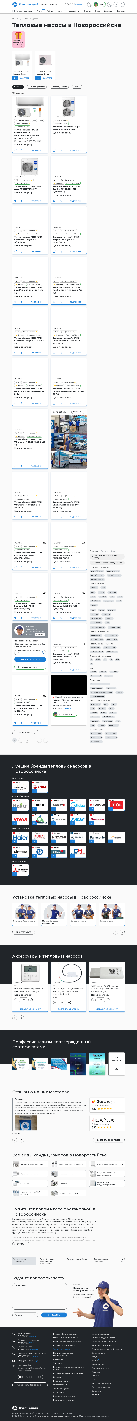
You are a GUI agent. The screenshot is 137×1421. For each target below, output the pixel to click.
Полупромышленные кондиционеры (63, 1354)
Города (114, 551)
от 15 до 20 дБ (96, 733)
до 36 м (97, 575)
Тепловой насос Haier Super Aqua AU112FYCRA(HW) (66, 128)
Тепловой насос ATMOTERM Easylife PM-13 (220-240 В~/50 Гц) (67, 290)
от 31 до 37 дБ (111, 737)
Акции (39, 10)
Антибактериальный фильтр (101, 692)
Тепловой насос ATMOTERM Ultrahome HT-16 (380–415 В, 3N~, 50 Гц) (68, 391)
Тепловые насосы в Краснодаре (101, 1260)
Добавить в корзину (30, 1009)
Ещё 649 (77, 412)
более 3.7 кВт (112, 652)
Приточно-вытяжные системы (67, 1342)
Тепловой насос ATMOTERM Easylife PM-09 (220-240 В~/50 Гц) (29, 341)
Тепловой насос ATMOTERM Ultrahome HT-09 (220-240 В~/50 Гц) (28, 505)
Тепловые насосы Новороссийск (19, 1260)
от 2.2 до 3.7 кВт (97, 652)
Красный (114, 672)
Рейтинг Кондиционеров (103, 1338)
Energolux (112, 592)
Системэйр (108, 601)
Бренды (105, 551)
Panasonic (106, 614)
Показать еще (24, 733)
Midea (93, 597)
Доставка (108, 11)
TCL (112, 597)
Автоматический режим (100, 684)
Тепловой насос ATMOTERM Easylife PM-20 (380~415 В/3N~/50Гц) (28, 239)
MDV (119, 601)
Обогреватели (60, 1385)
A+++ (98, 660)
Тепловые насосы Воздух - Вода (108, 563)
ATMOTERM (95, 601)
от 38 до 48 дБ (96, 742)
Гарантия (96, 1372)
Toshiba (102, 725)
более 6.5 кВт (112, 640)
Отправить (54, 1315)
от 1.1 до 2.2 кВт (110, 647)
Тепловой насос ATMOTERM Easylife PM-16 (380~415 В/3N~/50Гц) (67, 239)
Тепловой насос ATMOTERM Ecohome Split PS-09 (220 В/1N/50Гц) (28, 708)
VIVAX (120, 597)
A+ (105, 660)
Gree (92, 708)
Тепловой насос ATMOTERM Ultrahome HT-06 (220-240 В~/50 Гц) (67, 505)
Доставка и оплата (100, 1368)
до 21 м (97, 571)
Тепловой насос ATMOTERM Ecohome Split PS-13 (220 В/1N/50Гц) (67, 656)
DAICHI (101, 592)
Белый (93, 672)
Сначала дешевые (37, 87)
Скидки (77, 87)
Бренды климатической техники (107, 1349)
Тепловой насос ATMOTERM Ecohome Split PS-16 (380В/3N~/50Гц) (28, 606)
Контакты (121, 11)
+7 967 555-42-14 (28, 1356)
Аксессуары (58, 1392)
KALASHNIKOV (96, 618)
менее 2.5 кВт (96, 635)
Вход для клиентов (101, 1387)
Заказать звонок (30, 659)
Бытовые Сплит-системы (65, 1334)
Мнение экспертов (100, 1334)
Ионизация (111, 688)
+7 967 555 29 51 (27, 1342)
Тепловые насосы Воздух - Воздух (105, 556)
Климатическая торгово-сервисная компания (56, 1416)
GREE (114, 704)
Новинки (18, 87)
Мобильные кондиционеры (66, 1338)
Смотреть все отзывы (108, 1140)
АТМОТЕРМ (113, 725)
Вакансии (96, 1391)
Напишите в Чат (66, 714)
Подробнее (37, 150)
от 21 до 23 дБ (111, 733)
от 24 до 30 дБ (96, 737)
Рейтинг (50, 11)
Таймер (119, 692)
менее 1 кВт (95, 647)
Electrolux (94, 614)
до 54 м (114, 575)
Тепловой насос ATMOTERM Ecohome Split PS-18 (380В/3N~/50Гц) (67, 555)
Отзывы (87, 11)
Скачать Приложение (31, 1385)
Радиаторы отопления (64, 1400)
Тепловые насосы (61, 1349)
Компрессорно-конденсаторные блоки (68, 1368)
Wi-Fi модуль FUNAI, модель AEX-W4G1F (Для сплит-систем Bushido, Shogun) (105, 989)
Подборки (94, 551)
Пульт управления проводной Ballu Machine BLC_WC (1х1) (28, 990)
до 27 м (113, 571)
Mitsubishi (94, 717)
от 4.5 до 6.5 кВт (97, 640)
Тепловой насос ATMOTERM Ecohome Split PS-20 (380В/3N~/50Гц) (28, 555)
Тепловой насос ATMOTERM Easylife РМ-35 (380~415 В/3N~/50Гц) (67, 189)
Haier (93, 610)
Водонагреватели (61, 1381)
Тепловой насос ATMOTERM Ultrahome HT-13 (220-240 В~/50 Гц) (29, 442)
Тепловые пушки (61, 1389)
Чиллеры (57, 1363)
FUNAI (101, 610)
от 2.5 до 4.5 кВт (111, 635)
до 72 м (97, 579)
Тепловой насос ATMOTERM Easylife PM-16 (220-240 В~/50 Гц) (28, 290)
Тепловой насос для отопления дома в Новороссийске (47, 1261)
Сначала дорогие (59, 87)
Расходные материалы (64, 1396)
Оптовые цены (99, 1353)
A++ (117, 660)
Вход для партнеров (101, 1383)
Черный (103, 672)
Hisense (94, 713)
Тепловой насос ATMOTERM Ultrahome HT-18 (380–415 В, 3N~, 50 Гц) (30, 391)
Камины (57, 1377)
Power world (107, 721)
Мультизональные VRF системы (68, 1373)
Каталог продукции (24, 11)
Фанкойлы (58, 1359)
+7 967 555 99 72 (28, 1349)
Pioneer (94, 605)
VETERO (109, 618)
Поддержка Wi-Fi (97, 696)
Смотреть (19, 1244)
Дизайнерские (114, 627)
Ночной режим (96, 688)
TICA (107, 623)
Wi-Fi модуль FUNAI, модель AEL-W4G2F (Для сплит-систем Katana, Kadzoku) (68, 991)
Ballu (92, 592)
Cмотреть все (23, 932)
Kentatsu (103, 597)
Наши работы (74, 11)
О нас (97, 11)
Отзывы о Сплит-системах (104, 1342)
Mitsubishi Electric (97, 627)
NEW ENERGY (96, 623)
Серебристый (96, 676)
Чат (101, 4)
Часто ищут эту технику (103, 1345)
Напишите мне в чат (29, 667)
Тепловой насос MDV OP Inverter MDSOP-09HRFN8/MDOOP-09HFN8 (27, 132)
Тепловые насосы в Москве (77, 1259)
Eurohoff (94, 587)
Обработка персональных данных (94, 1416)
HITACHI (111, 610)
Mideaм (113, 713)
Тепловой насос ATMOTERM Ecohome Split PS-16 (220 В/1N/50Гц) (67, 606)
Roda (103, 587)
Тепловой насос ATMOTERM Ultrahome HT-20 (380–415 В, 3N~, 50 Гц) (67, 341)
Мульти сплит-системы (64, 1345)
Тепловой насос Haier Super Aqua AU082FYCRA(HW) (28, 187)
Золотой (109, 676)
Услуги (61, 11)
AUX (105, 704)
